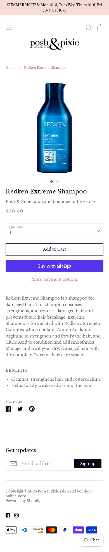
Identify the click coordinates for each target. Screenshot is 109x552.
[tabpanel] (54, 128)
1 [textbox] (10, 232)
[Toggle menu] (9, 27)
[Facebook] (5, 514)
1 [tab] (51, 181)
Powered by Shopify (23, 501)
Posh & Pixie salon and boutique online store (51, 201)
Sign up (88, 463)
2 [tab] (57, 181)
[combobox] (54, 229)
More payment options (54, 279)
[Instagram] (14, 514)
